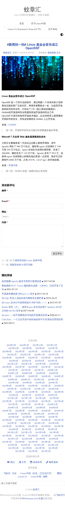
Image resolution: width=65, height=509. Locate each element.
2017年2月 (26, 404)
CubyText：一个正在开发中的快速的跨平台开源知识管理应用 (32, 319)
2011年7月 (40, 448)
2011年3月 (46, 451)
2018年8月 (20, 391)
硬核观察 (52, 52)
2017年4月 (59, 401)
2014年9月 (7, 426)
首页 (21, 23)
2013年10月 (40, 432)
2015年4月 (33, 419)
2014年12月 (25, 423)
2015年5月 (20, 419)
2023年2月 (59, 351)
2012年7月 (7, 441)
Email (5, 201)
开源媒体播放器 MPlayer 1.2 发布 (18, 293)
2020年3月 (59, 376)
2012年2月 (12, 444)
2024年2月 (11, 345)
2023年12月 (38, 345)
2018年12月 (25, 388)
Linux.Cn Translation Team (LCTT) (24, 29)
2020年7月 (7, 376)
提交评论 (57, 253)
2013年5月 (46, 435)
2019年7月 (53, 382)
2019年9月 (27, 382)
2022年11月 (39, 354)
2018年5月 (59, 391)
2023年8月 (40, 348)
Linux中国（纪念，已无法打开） (36, 473)
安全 (59, 52)
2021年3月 (13, 370)
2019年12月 (39, 379)
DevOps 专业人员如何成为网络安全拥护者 (23, 298)
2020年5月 (33, 376)
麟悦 (59, 473)
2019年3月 (46, 385)
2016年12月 (52, 404)
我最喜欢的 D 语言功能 (21, 264)
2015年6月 (7, 419)
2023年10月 (13, 348)
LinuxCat (22, 476)
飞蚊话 (59, 494)
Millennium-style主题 (32, 498)
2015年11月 (53, 413)
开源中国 (13, 165)
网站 (4, 212)
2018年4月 (13, 394)
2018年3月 (26, 394)
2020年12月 (52, 370)
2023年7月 (53, 348)
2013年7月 (20, 435)
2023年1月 (12, 354)
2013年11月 (26, 432)
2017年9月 (54, 398)
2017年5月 (46, 401)
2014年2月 (39, 429)
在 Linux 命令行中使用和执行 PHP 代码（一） (24, 302)
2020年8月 (53, 373)
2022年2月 (39, 360)
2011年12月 (39, 444)
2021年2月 (26, 370)
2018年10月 (53, 388)
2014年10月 (53, 423)
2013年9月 (54, 432)
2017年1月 (39, 404)
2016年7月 (7, 410)
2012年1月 (25, 444)
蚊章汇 (32, 9)
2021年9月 (54, 363)
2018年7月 (33, 391)
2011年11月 (53, 444)
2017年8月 (7, 401)
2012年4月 (46, 441)
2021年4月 (59, 366)
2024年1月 (24, 345)
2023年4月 (33, 351)
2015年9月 (27, 416)
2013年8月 (7, 435)
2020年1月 (25, 379)
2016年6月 (20, 410)
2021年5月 (46, 366)
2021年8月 (7, 366)
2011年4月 (33, 451)
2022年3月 (26, 360)
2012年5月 (33, 441)
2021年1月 (39, 370)
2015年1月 (12, 423)
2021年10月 (40, 363)
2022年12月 (25, 354)
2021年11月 (26, 363)
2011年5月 (20, 451)
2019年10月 (13, 382)
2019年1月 (12, 388)
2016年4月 (46, 410)
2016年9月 (40, 407)
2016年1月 (25, 413)
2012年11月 (13, 438)
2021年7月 (20, 366)
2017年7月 (20, 401)
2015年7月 (53, 416)
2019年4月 (33, 385)
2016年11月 (13, 407)
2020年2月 (12, 379)
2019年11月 (53, 379)
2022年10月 (53, 354)
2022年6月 (46, 357)
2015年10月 (13, 416)
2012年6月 (20, 441)
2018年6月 (46, 391)
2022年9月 (7, 357)
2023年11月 (52, 345)
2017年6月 (33, 401)
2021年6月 (33, 366)
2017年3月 (13, 404)
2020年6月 (20, 376)
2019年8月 (40, 382)
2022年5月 (59, 357)
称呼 (4, 190)
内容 (4, 222)
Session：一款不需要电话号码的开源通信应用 (24, 315)
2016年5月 (33, 410)
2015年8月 (40, 416)
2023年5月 (20, 351)
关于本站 (52, 29)
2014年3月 (26, 429)
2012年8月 (53, 438)
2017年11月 (26, 398)
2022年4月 (13, 360)
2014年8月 (20, 426)
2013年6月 (33, 435)
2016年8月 (53, 407)
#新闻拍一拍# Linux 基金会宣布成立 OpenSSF (32, 46)
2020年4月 (46, 376)
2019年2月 (59, 385)
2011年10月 (13, 448)
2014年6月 (46, 426)
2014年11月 (39, 423)
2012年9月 (40, 438)
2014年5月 (59, 426)
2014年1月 (52, 429)
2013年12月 (12, 432)
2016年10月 (27, 407)
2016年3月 (59, 410)
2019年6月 (7, 385)
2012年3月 (59, 441)
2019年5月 (20, 385)
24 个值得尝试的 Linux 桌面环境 (26, 260)
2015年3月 (46, 419)
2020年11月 (13, 373)
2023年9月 (27, 348)
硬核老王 (7, 52)
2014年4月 (13, 429)
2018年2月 (39, 394)
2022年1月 (52, 360)
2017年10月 (40, 398)
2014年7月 (33, 426)
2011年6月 (53, 448)
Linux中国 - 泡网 (39, 476)
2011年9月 (27, 448)
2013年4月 (59, 435)
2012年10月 (27, 438)
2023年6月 (7, 351)
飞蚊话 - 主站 (9, 473)
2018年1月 (52, 394)
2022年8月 (20, 357)
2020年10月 (27, 373)
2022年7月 (33, 357)
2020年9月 (40, 373)
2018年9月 (7, 391)
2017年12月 (12, 398)
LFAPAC (12, 124)
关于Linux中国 (38, 23)
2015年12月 (39, 413)
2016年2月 (12, 413)
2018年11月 (39, 388)
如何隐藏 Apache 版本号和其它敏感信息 (21, 281)
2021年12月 (12, 363)
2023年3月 (46, 351)
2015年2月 (59, 419)
